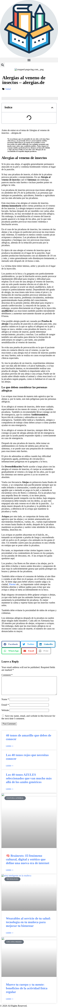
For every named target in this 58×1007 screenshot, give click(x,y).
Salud (8, 89)
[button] (29, 60)
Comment (6, 675)
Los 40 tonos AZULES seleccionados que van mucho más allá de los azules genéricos (29, 778)
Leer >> (9, 746)
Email (5, 705)
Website (5, 710)
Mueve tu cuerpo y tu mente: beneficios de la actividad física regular (26, 988)
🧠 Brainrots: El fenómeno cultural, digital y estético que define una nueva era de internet (27, 859)
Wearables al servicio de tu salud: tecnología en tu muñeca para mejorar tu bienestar (28, 922)
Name (5, 699)
